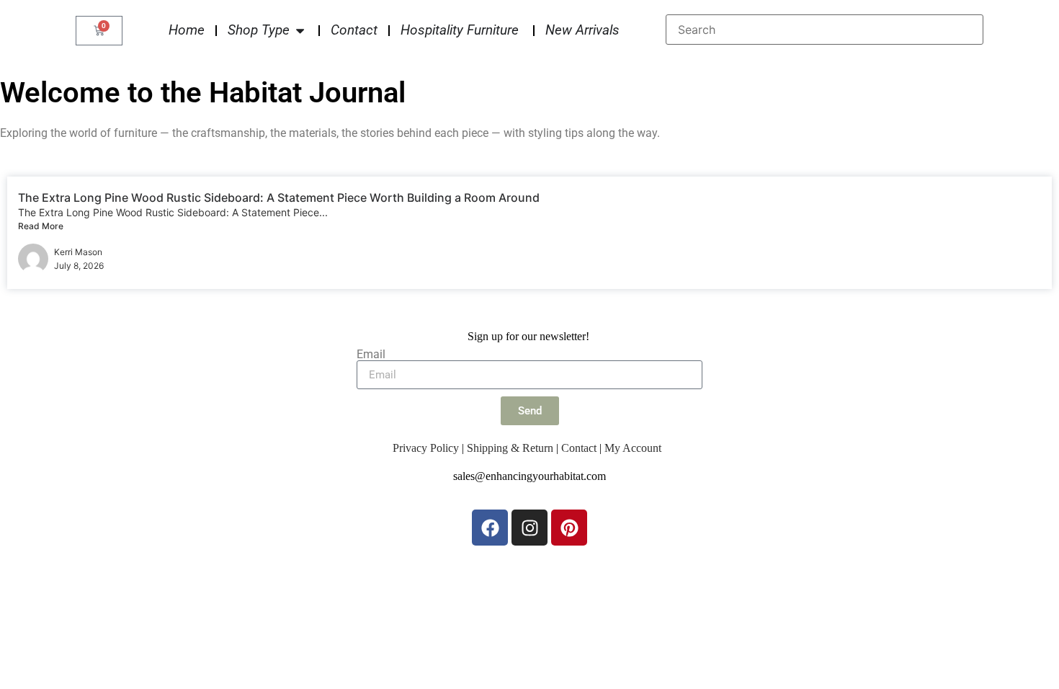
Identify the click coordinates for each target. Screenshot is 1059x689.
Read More (40, 226)
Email (371, 354)
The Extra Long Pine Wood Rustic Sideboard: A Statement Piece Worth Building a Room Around (279, 197)
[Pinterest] (569, 528)
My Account (632, 448)
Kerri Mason (78, 251)
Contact (578, 448)
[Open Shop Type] (300, 30)
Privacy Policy (426, 448)
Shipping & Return (510, 448)
